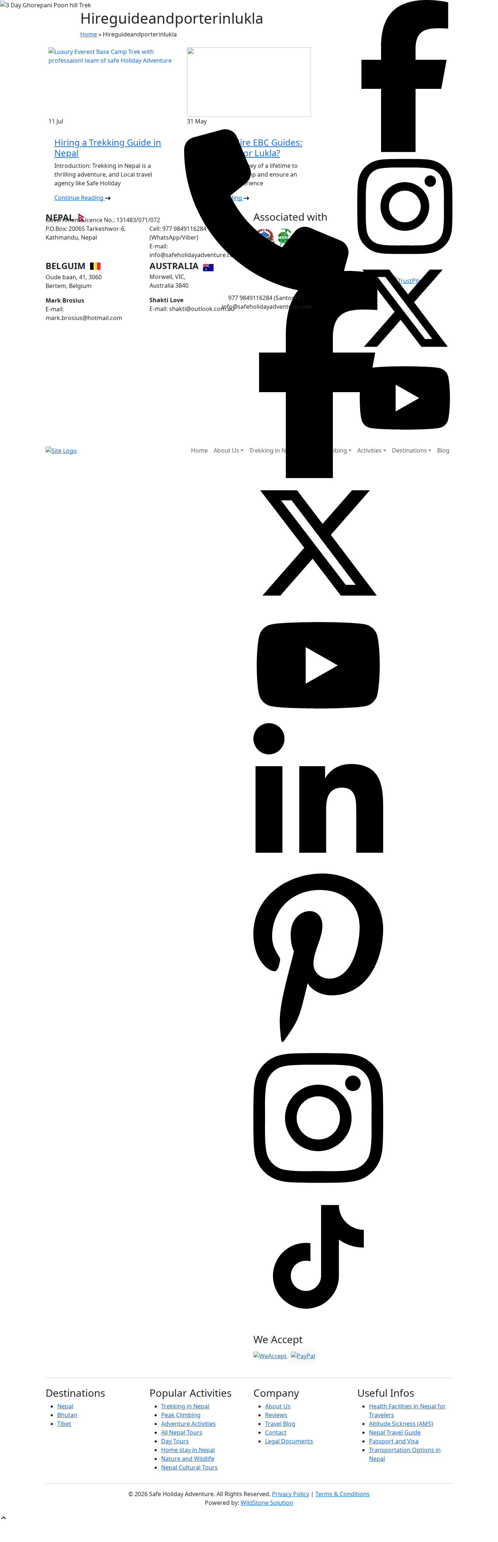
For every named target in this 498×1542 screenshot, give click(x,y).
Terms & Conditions (342, 1494)
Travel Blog (280, 1424)
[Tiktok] (318, 1117)
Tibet (64, 1424)
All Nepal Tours (181, 1432)
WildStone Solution (267, 1503)
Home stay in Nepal (188, 1450)
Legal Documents (289, 1441)
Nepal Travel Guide (395, 1432)
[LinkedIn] (318, 796)
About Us (278, 1406)
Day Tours (175, 1441)
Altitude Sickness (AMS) (401, 1424)
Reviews (276, 1415)
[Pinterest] (318, 957)
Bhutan (67, 1415)
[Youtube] (318, 665)
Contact (276, 1432)
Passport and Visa (394, 1441)
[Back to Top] (3, 1517)
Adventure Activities (188, 1424)
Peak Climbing (181, 1415)
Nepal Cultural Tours (189, 1467)
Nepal (65, 1406)
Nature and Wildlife (187, 1459)
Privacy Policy (290, 1494)
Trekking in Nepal (185, 1406)
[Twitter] (318, 543)
